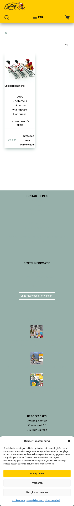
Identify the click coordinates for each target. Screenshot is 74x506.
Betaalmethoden (37, 268)
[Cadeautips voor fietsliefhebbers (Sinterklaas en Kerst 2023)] (36, 379)
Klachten (36, 286)
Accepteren (37, 473)
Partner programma (37, 228)
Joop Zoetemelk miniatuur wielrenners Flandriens (19, 105)
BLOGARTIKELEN (37, 319)
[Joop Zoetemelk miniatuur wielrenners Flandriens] (19, 67)
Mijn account (37, 223)
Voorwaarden (37, 209)
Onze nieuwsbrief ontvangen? (37, 295)
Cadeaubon (37, 272)
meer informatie (37, 434)
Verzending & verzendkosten (37, 277)
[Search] (6, 17)
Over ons (37, 205)
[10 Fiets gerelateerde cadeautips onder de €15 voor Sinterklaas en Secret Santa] (36, 331)
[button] (69, 441)
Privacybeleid (37, 214)
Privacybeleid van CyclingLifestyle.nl (43, 500)
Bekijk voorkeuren (37, 492)
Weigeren (37, 482)
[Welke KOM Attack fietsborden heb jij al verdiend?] (36, 358)
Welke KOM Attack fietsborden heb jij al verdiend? (37, 366)
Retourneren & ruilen (37, 281)
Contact (37, 200)
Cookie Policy (18, 500)
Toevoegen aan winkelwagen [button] (27, 140)
